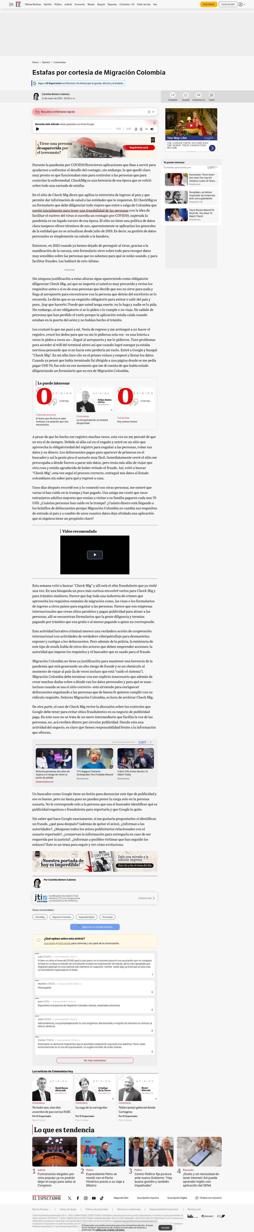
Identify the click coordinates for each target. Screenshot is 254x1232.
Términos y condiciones (128, 1209)
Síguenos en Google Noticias (97, 927)
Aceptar (165, 1227)
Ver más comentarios (95, 1060)
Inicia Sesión (228, 4)
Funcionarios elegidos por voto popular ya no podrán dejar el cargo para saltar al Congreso (57, 1179)
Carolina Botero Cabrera (55, 94)
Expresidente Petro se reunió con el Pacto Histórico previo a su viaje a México (105, 1179)
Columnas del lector (46, 414)
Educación (188, 1170)
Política (89, 1170)
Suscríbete (208, 4)
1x (146, 129)
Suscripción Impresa (148, 1197)
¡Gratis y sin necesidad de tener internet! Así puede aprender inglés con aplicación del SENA (201, 1179)
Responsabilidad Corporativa (164, 1209)
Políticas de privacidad (97, 1209)
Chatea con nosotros (211, 1197)
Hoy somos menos (127, 421)
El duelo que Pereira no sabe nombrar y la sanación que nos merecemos (52, 421)
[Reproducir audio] (37, 129)
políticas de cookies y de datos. (110, 1230)
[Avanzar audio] (141, 129)
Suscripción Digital (177, 1197)
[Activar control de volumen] (151, 129)
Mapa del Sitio (121, 1197)
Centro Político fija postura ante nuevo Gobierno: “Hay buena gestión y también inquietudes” (153, 1179)
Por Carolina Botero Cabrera (60, 879)
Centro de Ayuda (68, 1209)
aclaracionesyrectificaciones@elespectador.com (136, 1221)
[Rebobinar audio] (136, 129)
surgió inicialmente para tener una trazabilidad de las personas (80, 210)
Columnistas (83, 416)
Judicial (41, 1170)
